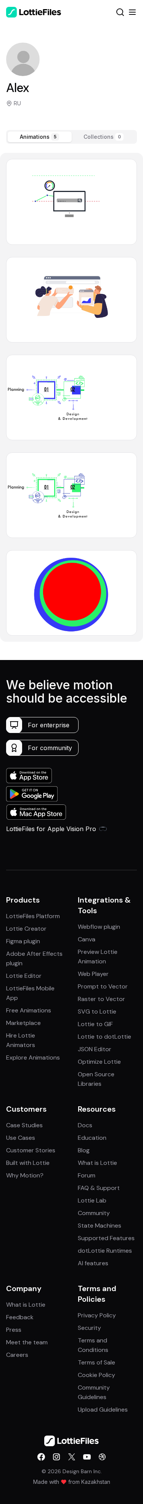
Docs (85, 1125)
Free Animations (28, 1010)
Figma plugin (23, 941)
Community (94, 1213)
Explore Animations (33, 1057)
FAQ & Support (99, 1188)
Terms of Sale (96, 1362)
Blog (84, 1150)
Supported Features (106, 1238)
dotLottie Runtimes (105, 1251)
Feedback (20, 1317)
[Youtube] (87, 1456)
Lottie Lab (92, 1200)
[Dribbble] (102, 1456)
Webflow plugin (99, 927)
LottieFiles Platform (33, 916)
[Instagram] (56, 1456)
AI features (93, 1263)
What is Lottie (97, 1163)
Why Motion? (24, 1175)
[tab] (40, 137)
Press (13, 1330)
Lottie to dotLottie (104, 1037)
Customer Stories (30, 1150)
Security (89, 1328)
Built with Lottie (28, 1163)
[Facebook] (41, 1456)
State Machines (99, 1226)
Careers (17, 1355)
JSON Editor (94, 1049)
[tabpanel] (71, 397)
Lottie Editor (24, 976)
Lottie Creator (26, 929)
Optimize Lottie (99, 1062)
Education (92, 1138)
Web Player (93, 974)
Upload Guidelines (103, 1410)
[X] (71, 1456)
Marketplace (23, 1023)
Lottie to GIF (95, 1024)
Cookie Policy (96, 1375)
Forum (86, 1175)
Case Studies (24, 1125)
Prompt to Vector (103, 986)
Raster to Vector (101, 999)
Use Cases (20, 1138)
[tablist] (71, 137)
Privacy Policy (97, 1315)
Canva (86, 939)
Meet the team (27, 1342)
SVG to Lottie (97, 1011)
